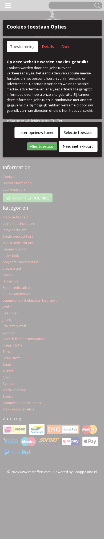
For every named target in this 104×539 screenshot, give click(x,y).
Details (48, 46)
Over (65, 46)
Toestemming (22, 46)
